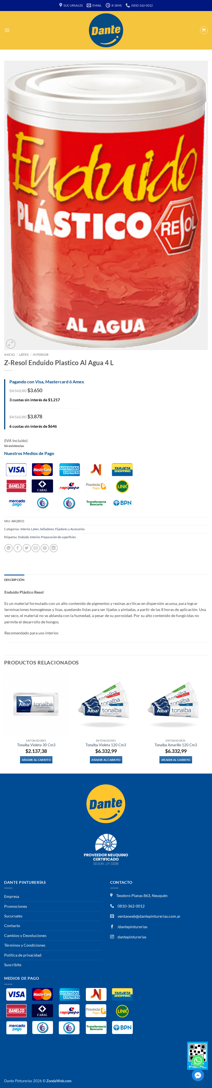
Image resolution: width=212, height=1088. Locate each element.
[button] (7, 30)
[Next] (207, 722)
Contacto (12, 925)
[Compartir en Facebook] (18, 548)
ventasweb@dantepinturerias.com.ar (149, 916)
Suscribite (12, 964)
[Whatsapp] (198, 1061)
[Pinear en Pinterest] (45, 548)
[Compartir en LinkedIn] (54, 548)
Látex (24, 354)
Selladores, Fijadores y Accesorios (62, 529)
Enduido (23, 537)
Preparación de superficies (58, 537)
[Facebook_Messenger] (198, 1075)
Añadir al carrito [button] (36, 759)
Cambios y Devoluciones (25, 935)
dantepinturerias (131, 937)
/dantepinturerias (132, 926)
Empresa (11, 896)
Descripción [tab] (14, 579)
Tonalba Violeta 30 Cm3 (36, 745)
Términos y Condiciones (24, 945)
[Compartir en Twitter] (27, 548)
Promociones (15, 906)
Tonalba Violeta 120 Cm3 (106, 745)
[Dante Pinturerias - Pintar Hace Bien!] (106, 30)
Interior (41, 354)
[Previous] (4, 722)
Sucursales (13, 916)
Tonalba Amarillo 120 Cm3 (176, 745)
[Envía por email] (35, 548)
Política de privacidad (22, 955)
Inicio (9, 354)
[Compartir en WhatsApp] (8, 548)
